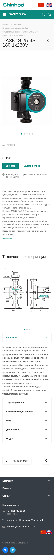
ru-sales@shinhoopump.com (21, 526)
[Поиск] (49, 14)
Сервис (6, 495)
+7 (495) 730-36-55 (16, 510)
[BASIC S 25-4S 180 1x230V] (27, 100)
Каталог (6, 488)
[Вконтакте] (5, 550)
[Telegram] (13, 550)
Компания (7, 481)
